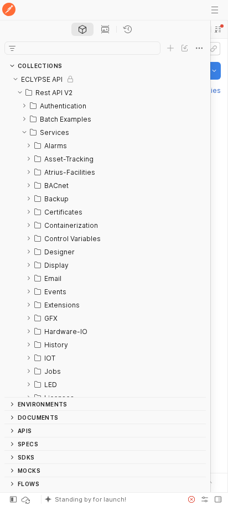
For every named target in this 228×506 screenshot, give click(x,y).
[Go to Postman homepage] (8, 10)
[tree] (105, 234)
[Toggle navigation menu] (214, 10)
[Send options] (214, 71)
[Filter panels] (12, 48)
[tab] (82, 29)
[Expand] (24, 105)
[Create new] (170, 48)
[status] (26, 499)
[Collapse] (15, 79)
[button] (218, 29)
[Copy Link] (213, 48)
